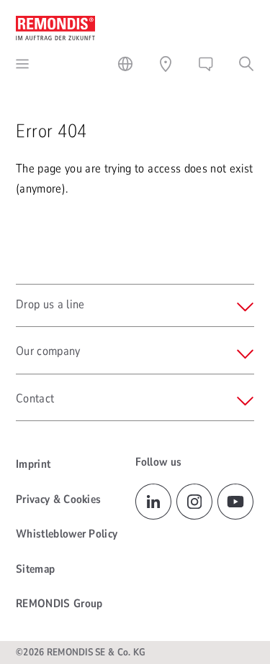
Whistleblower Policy (66, 534)
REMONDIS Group (59, 604)
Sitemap (35, 569)
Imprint (33, 464)
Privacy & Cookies (58, 499)
